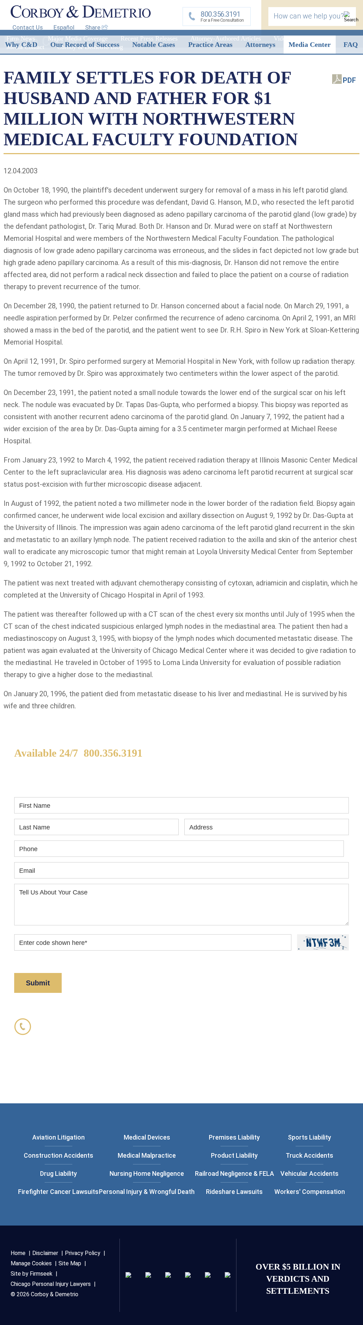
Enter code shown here (53, 942)
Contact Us (27, 27)
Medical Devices (147, 1137)
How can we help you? (309, 16)
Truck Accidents (309, 1155)
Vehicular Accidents (309, 1173)
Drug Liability (58, 1173)
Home (18, 1253)
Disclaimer (308, 961)
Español (64, 27)
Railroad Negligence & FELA (234, 1173)
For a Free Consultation (222, 16)
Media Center (310, 44)
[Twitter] (168, 1275)
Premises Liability (234, 1137)
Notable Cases (153, 44)
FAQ (351, 44)
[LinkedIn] (148, 1275)
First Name (34, 805)
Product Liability (234, 1155)
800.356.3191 (113, 753)
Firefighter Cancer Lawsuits (58, 1191)
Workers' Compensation (309, 1191)
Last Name (34, 827)
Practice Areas (210, 44)
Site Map (69, 1263)
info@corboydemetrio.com (87, 1083)
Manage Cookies (31, 1263)
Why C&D (21, 44)
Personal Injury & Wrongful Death (147, 1191)
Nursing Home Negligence (147, 1173)
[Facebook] (208, 1275)
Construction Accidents (58, 1155)
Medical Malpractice (147, 1155)
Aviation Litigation (58, 1137)
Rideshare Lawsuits (234, 1191)
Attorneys (260, 44)
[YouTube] (227, 1275)
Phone (28, 849)
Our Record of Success (84, 44)
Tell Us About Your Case (53, 892)
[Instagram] (188, 1275)
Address (201, 827)
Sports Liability (309, 1137)
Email (27, 870)
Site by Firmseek (31, 1273)
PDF (349, 80)
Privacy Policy (260, 961)
